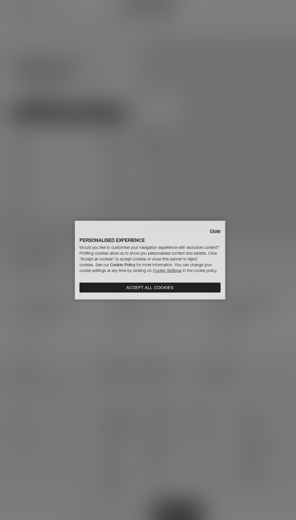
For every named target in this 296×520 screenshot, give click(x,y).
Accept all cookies (150, 287)
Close (215, 230)
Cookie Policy (122, 264)
